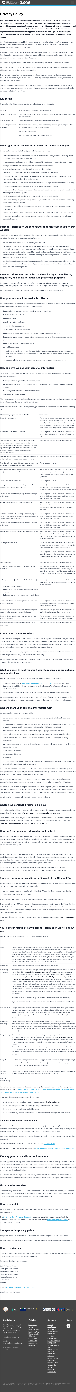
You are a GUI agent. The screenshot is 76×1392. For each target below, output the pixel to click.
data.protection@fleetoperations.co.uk (37, 683)
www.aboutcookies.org (44, 1149)
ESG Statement (33, 1338)
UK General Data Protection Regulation (17, 1217)
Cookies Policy (49, 1144)
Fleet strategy (52, 1338)
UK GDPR (31, 1327)
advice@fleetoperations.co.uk (13, 1343)
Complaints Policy (33, 1330)
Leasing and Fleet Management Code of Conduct (34, 1334)
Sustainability (52, 1365)
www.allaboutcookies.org (64, 1149)
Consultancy (51, 1336)
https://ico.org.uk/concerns (57, 1220)
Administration (52, 1329)
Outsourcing (51, 1356)
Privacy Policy (32, 1325)
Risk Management (53, 1363)
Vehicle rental (52, 1372)
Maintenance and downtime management (53, 1351)
